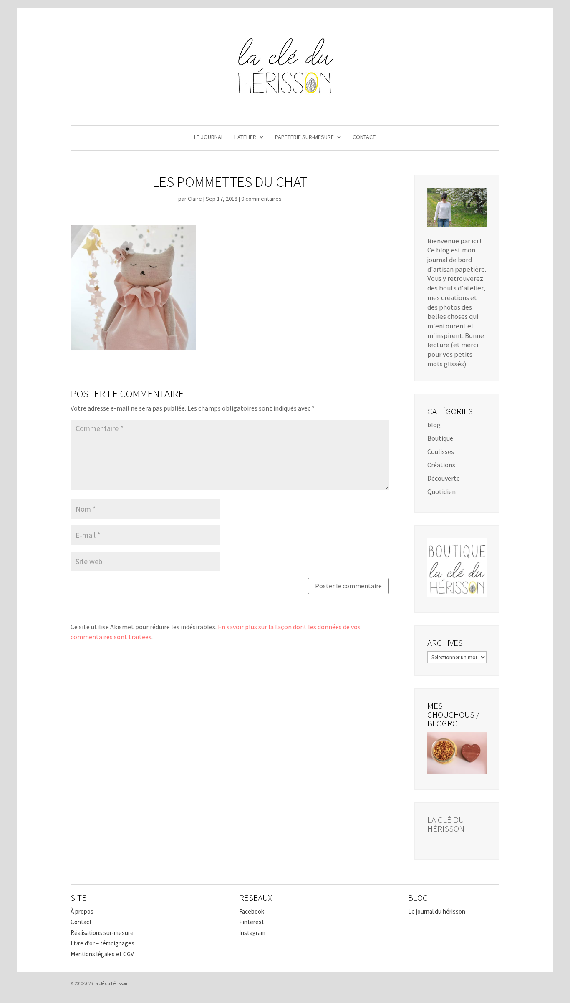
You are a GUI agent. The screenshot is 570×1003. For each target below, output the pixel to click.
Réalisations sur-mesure (102, 933)
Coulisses (440, 451)
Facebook (251, 911)
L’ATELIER (245, 137)
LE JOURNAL (209, 137)
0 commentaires (261, 198)
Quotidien (441, 491)
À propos (82, 911)
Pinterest (251, 922)
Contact (81, 922)
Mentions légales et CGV (102, 954)
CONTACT (364, 137)
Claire (195, 198)
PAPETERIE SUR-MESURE (304, 137)
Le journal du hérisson (436, 911)
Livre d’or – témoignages (102, 943)
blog (434, 425)
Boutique (440, 438)
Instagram (252, 933)
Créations (441, 465)
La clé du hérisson (445, 824)
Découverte (443, 478)
